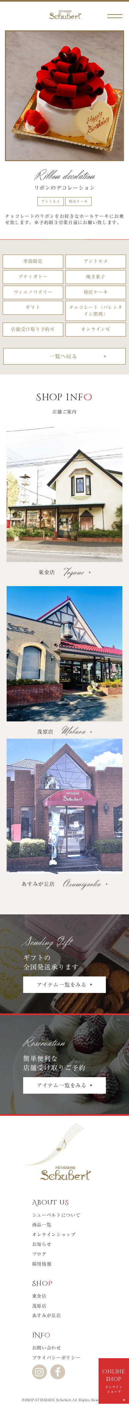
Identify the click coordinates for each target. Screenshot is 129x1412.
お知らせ (42, 1244)
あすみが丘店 (46, 1315)
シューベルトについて (56, 1215)
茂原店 (39, 1306)
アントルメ (50, 201)
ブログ (39, 1254)
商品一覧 (42, 1224)
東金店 (39, 1296)
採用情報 (42, 1264)
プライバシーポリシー (56, 1357)
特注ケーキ (78, 201)
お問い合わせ (46, 1348)
